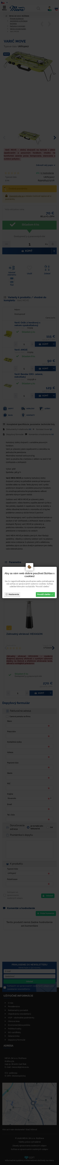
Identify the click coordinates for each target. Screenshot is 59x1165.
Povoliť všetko (43, 594)
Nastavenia (14, 594)
